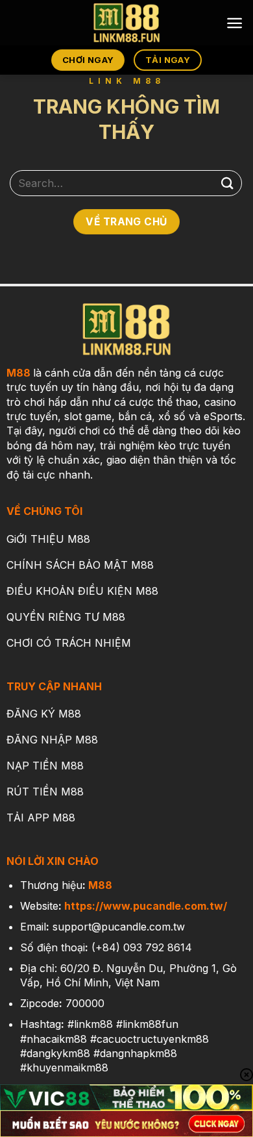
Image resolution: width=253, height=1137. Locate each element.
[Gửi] (228, 182)
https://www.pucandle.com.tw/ (145, 905)
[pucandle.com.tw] (126, 22)
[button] (234, 23)
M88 (18, 372)
